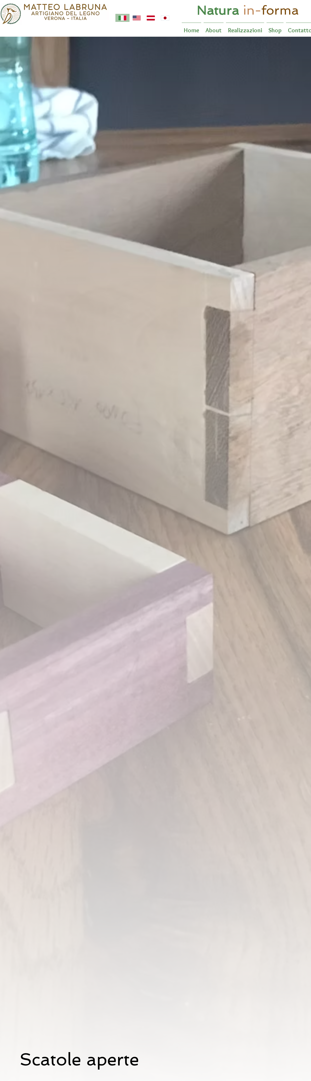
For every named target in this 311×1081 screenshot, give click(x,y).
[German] (151, 18)
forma (280, 10)
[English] (137, 18)
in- (252, 10)
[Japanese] (165, 18)
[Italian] (122, 18)
